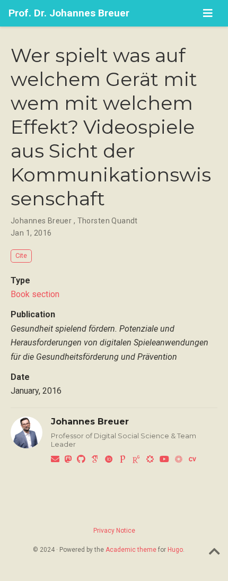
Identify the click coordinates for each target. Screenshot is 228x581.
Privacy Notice (114, 530)
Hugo (175, 549)
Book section (35, 294)
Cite (21, 255)
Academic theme (131, 549)
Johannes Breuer (90, 422)
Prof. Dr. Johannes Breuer (68, 13)
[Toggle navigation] (208, 13)
